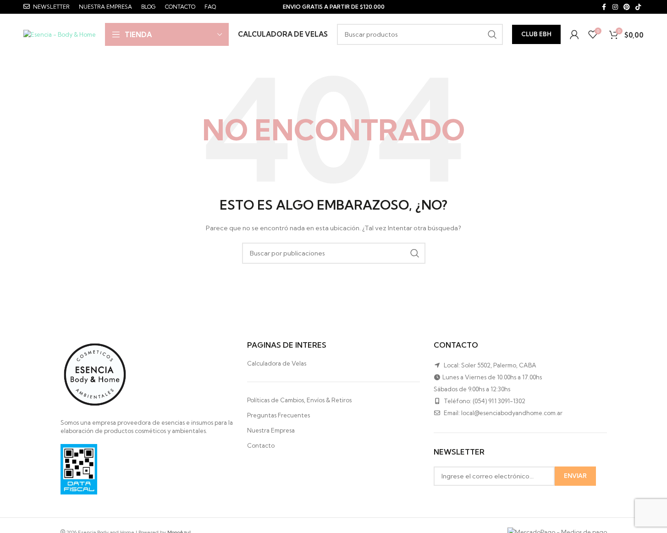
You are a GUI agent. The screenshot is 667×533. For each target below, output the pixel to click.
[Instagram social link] (615, 7)
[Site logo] (59, 33)
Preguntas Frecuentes (278, 415)
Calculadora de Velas (276, 363)
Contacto (261, 445)
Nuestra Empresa (271, 430)
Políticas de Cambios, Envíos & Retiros (299, 400)
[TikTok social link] (638, 7)
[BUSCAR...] (492, 34)
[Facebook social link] (604, 7)
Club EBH (536, 34)
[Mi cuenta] (574, 34)
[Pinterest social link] (627, 7)
